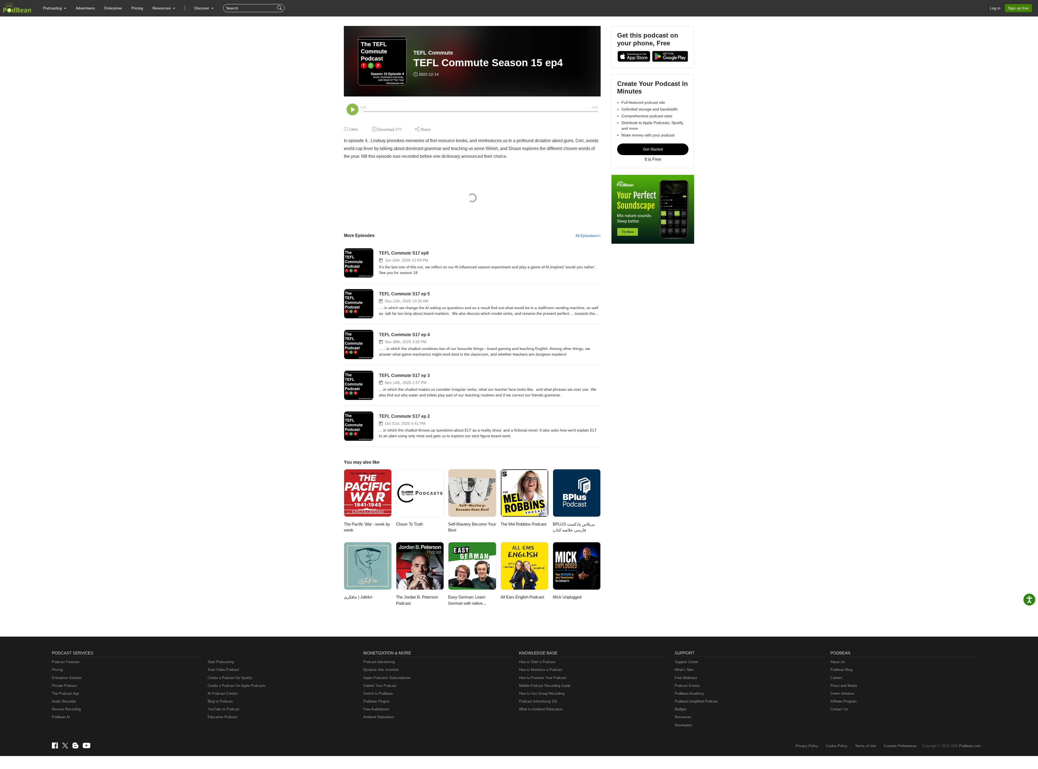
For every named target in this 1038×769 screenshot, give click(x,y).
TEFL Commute (433, 53)
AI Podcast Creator (223, 693)
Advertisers (85, 8)
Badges (681, 709)
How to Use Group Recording (541, 693)
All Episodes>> (588, 235)
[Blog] (75, 745)
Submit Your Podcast (380, 686)
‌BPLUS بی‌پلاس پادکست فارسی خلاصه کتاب (574, 527)
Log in (995, 8)
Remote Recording (66, 709)
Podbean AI (61, 717)
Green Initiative (842, 693)
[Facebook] (55, 745)
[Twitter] (65, 745)
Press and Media (843, 686)
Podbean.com (970, 746)
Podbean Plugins (376, 701)
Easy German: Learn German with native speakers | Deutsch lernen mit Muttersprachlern (471, 600)
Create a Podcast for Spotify (230, 678)
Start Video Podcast (223, 670)
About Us (837, 662)
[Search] (280, 8)
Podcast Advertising (379, 662)
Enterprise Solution (67, 678)
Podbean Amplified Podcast (696, 701)
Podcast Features (66, 662)
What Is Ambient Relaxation (541, 709)
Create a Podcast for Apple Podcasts (237, 686)
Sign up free (1018, 8)
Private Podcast (64, 686)
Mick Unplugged (567, 597)
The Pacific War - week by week (367, 527)
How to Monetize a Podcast (540, 670)
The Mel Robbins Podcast (523, 524)
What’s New (684, 670)
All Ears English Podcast (522, 597)
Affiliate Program (843, 701)
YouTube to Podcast (223, 709)
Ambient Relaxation (378, 717)
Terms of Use (865, 746)
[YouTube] (86, 745)
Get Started (653, 149)
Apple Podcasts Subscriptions (387, 678)
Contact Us (839, 709)
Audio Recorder (64, 701)
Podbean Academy (689, 693)
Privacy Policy (807, 746)
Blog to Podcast (220, 701)
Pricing (137, 8)
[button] (54, 8)
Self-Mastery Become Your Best (472, 527)
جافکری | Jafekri (358, 597)
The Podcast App (65, 693)
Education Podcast (222, 717)
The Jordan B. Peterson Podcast (417, 600)
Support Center (686, 662)
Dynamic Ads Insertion (381, 670)
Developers (683, 725)
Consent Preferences (900, 746)
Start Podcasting (221, 662)
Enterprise (113, 8)
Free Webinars (686, 678)
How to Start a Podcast (537, 662)
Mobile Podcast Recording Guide (544, 686)
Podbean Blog (841, 670)
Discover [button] (202, 8)
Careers (836, 678)
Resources (683, 717)
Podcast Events (687, 686)
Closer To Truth (409, 524)
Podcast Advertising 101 (538, 701)
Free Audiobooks (376, 709)
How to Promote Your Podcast (542, 678)
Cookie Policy (836, 746)
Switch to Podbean (378, 693)
